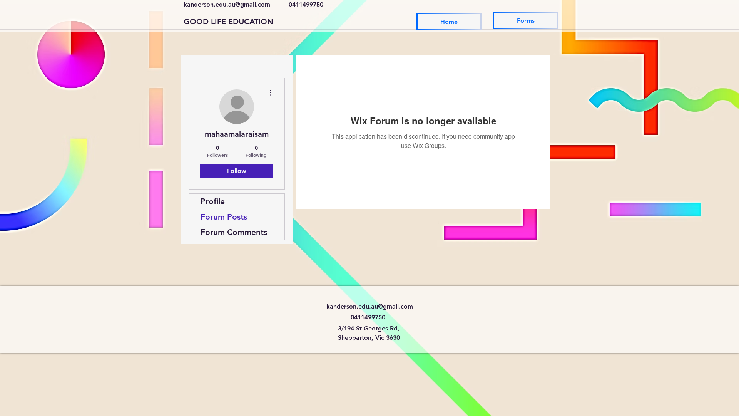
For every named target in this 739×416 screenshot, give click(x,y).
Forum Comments (234, 232)
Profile (213, 201)
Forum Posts (224, 216)
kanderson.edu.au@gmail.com (227, 4)
